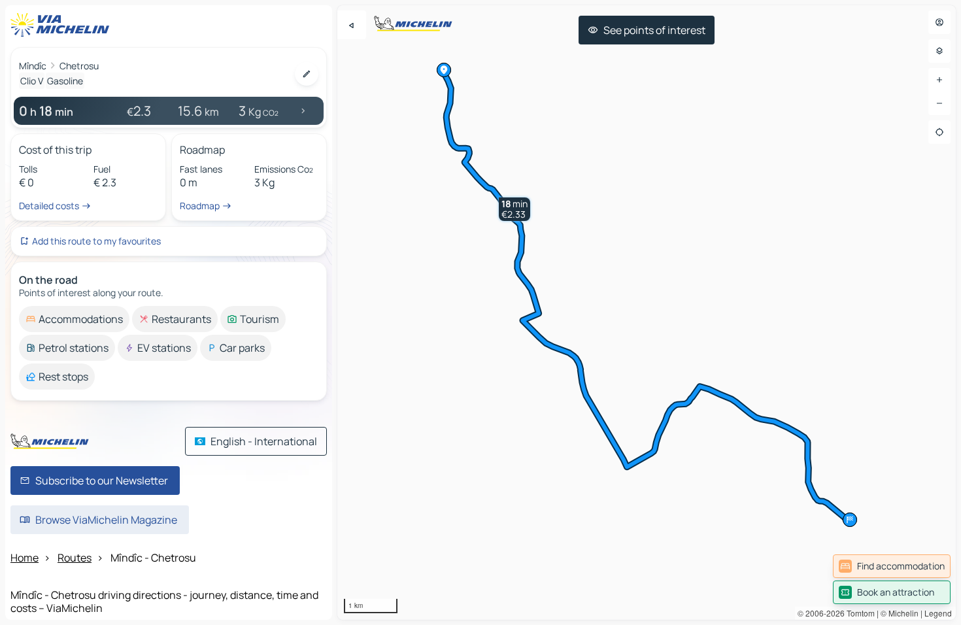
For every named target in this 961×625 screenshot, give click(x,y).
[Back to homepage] (62, 24)
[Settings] (939, 51)
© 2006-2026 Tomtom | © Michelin (858, 612)
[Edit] (306, 74)
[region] (646, 312)
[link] (892, 566)
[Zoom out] (939, 103)
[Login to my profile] (939, 22)
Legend (938, 612)
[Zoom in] (939, 80)
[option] (74, 319)
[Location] (939, 132)
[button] (514, 209)
